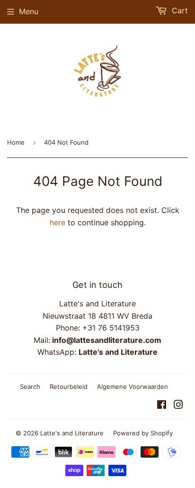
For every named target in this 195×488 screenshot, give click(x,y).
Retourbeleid (69, 386)
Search (30, 386)
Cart (178, 10)
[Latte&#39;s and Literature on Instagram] (178, 405)
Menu (28, 11)
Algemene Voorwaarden (132, 386)
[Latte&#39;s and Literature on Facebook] (162, 405)
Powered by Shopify (143, 433)
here (57, 222)
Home (16, 142)
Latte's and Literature (72, 433)
